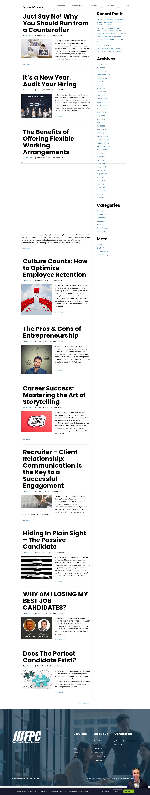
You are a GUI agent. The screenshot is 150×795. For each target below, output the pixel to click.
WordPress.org (102, 255)
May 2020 (100, 122)
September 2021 (103, 75)
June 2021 (101, 81)
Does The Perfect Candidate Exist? (49, 657)
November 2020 (103, 105)
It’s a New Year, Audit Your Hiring (50, 80)
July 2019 (100, 153)
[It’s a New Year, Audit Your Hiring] (36, 106)
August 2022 (102, 64)
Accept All (128, 791)
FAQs (76, 756)
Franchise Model (80, 745)
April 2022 (101, 68)
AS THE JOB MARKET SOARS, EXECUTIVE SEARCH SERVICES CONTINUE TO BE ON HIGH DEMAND (111, 30)
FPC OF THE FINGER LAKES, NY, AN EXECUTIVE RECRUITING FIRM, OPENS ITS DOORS (111, 22)
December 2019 (103, 140)
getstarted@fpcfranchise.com (121, 10)
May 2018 (100, 184)
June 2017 (101, 198)
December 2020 (103, 102)
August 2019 (102, 150)
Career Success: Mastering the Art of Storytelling (54, 395)
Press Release (102, 228)
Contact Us (98, 753)
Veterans (77, 753)
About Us (97, 741)
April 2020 (101, 126)
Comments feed (103, 251)
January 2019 (102, 170)
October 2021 (102, 71)
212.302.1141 (96, 10)
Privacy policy (106, 791)
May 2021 (100, 85)
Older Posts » (83, 703)
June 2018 (101, 181)
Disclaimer (98, 760)
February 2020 (102, 133)
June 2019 (101, 157)
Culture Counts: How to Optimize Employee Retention (55, 268)
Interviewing (102, 218)
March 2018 (101, 191)
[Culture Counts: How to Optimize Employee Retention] (36, 299)
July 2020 (101, 116)
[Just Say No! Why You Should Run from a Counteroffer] (36, 49)
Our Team (98, 745)
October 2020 (102, 109)
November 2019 (103, 143)
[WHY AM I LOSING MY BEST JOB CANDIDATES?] (36, 628)
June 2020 (101, 119)
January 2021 (102, 99)
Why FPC (77, 749)
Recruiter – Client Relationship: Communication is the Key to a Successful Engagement (52, 469)
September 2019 (103, 146)
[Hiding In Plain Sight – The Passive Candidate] (36, 567)
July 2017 (100, 194)
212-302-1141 (119, 745)
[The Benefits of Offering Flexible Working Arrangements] (73, 196)
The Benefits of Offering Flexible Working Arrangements (48, 142)
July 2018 (100, 177)
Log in (99, 244)
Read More (25, 64)
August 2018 (102, 174)
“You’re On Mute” (103, 45)
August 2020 (102, 112)
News (99, 224)
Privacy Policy (99, 756)
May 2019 (100, 160)
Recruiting (101, 231)
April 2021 (101, 88)
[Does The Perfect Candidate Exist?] (36, 679)
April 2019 (101, 163)
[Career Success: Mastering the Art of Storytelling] (36, 421)
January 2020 (102, 136)
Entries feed (101, 248)
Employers (101, 211)
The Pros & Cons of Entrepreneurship (52, 332)
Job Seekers (102, 221)
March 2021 (101, 92)
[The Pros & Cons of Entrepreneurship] (36, 359)
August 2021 (102, 78)
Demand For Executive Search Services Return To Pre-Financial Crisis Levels (110, 39)
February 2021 (102, 95)
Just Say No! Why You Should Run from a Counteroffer (56, 23)
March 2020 (101, 129)
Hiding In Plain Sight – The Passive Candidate (54, 540)
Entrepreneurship (104, 214)
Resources (98, 749)
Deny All (117, 791)
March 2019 (101, 167)
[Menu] (137, 6)
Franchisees (78, 741)
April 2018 (101, 187)
